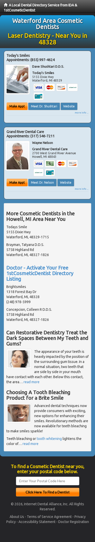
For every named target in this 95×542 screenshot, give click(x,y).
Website (69, 106)
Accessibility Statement (36, 522)
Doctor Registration (73, 522)
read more (32, 382)
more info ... (81, 112)
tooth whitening (49, 439)
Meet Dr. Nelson (42, 182)
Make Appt (17, 106)
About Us (17, 517)
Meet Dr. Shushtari (44, 106)
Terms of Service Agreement (49, 517)
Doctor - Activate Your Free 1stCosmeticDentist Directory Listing (39, 273)
